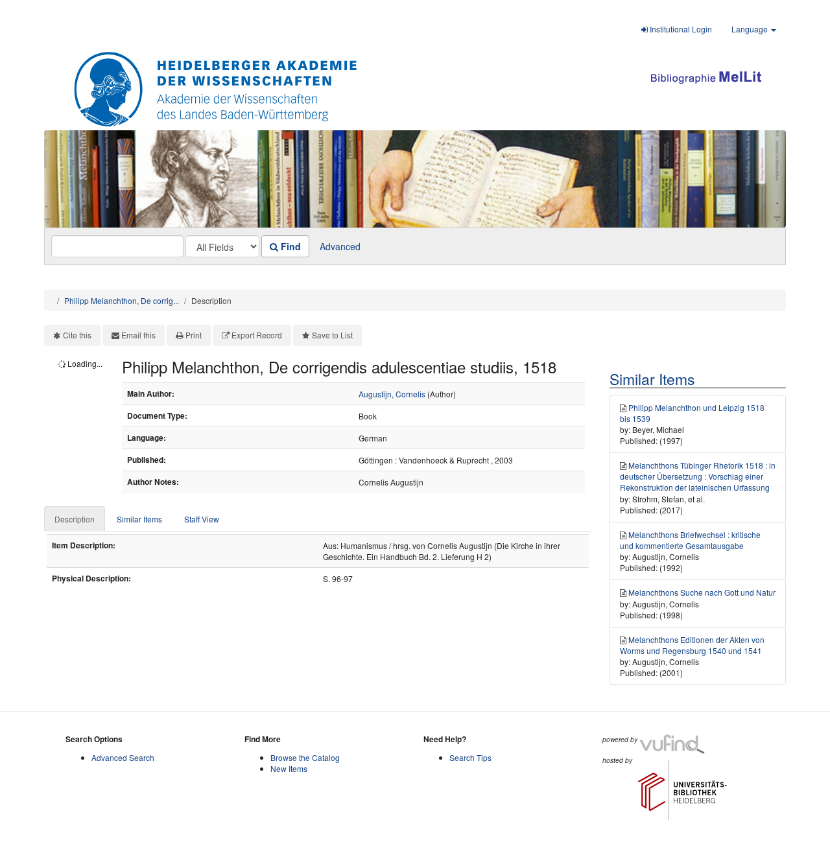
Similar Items (139, 518)
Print (193, 334)
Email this (138, 334)
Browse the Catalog (305, 757)
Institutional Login (680, 28)
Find (289, 246)
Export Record (256, 334)
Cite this (77, 334)
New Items (288, 768)
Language (750, 28)
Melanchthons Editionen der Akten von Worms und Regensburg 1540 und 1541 (692, 645)
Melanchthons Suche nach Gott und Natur (702, 592)
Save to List (332, 334)
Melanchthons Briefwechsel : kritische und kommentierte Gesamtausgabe (690, 540)
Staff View (201, 518)
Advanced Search (122, 757)
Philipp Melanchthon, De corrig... (121, 300)
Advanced (340, 246)
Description (74, 518)
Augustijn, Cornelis (392, 393)
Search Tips (470, 757)
